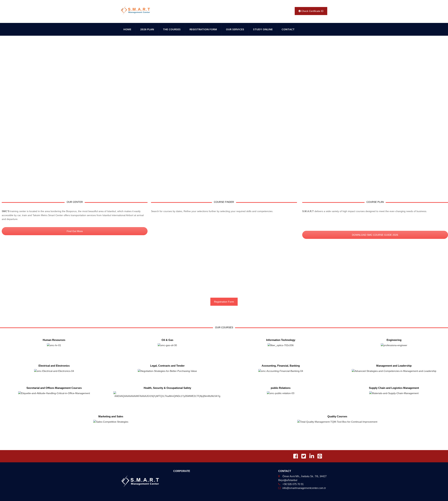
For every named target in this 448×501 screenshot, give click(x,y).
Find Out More (75, 231)
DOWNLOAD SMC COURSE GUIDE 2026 (375, 234)
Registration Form (203, 29)
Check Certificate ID (312, 11)
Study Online (263, 29)
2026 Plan (147, 29)
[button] (5, 112)
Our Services (235, 29)
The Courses (172, 29)
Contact (288, 29)
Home (127, 29)
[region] (224, 114)
